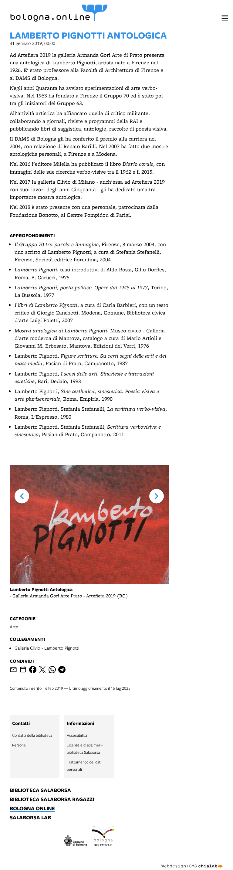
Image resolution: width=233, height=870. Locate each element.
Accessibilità (77, 735)
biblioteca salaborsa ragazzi (52, 800)
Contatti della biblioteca (32, 735)
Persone (19, 745)
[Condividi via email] (13, 669)
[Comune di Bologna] (75, 841)
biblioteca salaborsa (40, 790)
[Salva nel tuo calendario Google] (23, 669)
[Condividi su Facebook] (32, 669)
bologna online (32, 809)
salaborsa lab (30, 818)
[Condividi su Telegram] (62, 669)
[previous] (22, 496)
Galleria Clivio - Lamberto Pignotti (47, 648)
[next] (156, 496)
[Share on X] (42, 669)
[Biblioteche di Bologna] (103, 837)
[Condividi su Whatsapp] (52, 669)
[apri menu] (225, 18)
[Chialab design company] (192, 861)
